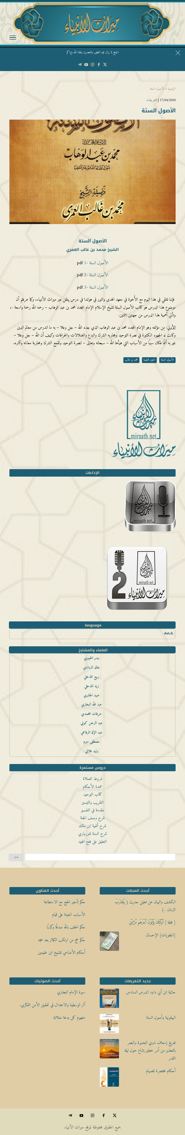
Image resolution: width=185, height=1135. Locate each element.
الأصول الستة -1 (96, 263)
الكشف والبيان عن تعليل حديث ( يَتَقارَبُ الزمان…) (145, 906)
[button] (173, 1102)
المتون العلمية (149, 360)
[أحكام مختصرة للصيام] (109, 1078)
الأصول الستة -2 (96, 275)
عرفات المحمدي (91, 714)
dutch (168, 633)
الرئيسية (172, 89)
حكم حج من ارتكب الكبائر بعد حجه (61, 940)
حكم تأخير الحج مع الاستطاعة (64, 902)
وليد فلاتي (91, 751)
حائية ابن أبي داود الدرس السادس (151, 992)
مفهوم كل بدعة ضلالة (69, 1017)
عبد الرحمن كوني (91, 723)
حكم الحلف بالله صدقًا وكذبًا (66, 927)
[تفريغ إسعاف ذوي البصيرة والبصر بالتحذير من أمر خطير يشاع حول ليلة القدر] (109, 1050)
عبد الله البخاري (91, 704)
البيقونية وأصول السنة (161, 1017)
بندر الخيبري (91, 658)
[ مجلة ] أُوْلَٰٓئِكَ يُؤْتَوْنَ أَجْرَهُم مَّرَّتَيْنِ (152, 922)
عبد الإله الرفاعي (91, 732)
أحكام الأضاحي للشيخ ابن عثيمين (61, 952)
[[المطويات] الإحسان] (109, 942)
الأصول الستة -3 (96, 287)
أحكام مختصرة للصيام (161, 1071)
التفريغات (151, 100)
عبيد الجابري (91, 695)
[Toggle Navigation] (12, 39)
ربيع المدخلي (91, 676)
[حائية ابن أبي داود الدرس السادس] (109, 1000)
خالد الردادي (91, 667)
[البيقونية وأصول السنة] (109, 1025)
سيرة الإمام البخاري (71, 992)
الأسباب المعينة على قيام (68, 914)
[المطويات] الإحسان (161, 935)
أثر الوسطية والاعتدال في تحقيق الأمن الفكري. (52, 1005)
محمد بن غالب (131, 360)
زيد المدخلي (91, 686)
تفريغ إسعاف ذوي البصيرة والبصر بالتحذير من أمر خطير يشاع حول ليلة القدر (150, 1050)
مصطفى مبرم (91, 741)
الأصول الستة (167, 360)
